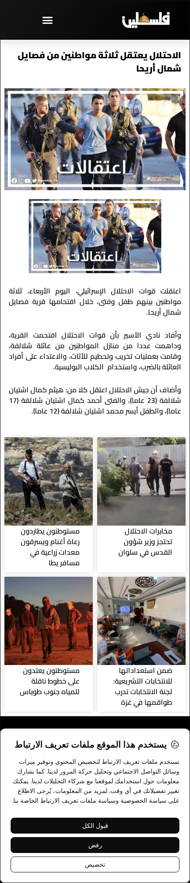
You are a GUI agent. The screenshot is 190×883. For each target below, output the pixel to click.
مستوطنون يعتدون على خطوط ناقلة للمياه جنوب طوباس (50, 681)
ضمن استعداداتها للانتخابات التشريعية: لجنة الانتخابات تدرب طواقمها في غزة (142, 686)
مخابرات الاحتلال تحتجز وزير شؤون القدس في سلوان (145, 541)
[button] (47, 19)
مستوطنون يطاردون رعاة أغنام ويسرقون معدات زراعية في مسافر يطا (50, 546)
